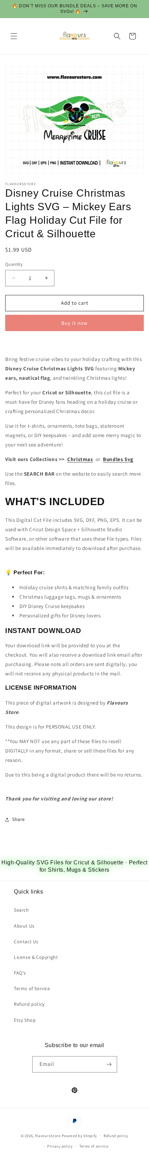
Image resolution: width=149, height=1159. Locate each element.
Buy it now (74, 323)
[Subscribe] (109, 1064)
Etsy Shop (25, 1020)
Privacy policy (60, 1146)
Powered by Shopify (79, 1135)
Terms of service (93, 1146)
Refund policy (29, 1004)
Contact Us (26, 941)
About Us (24, 926)
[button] (13, 36)
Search (21, 910)
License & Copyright (36, 957)
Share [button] (18, 819)
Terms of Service (32, 988)
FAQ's (20, 973)
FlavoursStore (48, 1135)
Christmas (80, 459)
